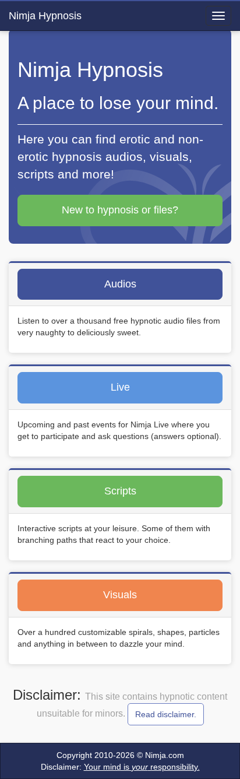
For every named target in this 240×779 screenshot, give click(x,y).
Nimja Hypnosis (45, 16)
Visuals (120, 595)
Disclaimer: (120, 766)
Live (120, 387)
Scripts (120, 491)
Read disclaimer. (165, 714)
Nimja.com (164, 755)
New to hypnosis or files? (120, 210)
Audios (120, 284)
